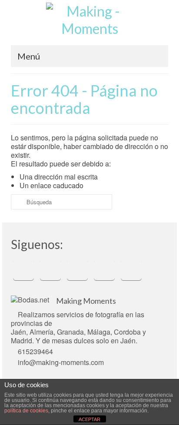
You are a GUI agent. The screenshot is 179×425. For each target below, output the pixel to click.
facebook (23, 269)
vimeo (131, 269)
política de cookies (26, 411)
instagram (77, 269)
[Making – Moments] (89, 23)
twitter (50, 269)
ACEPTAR (89, 419)
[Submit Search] (17, 201)
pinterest (104, 269)
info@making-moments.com (61, 362)
